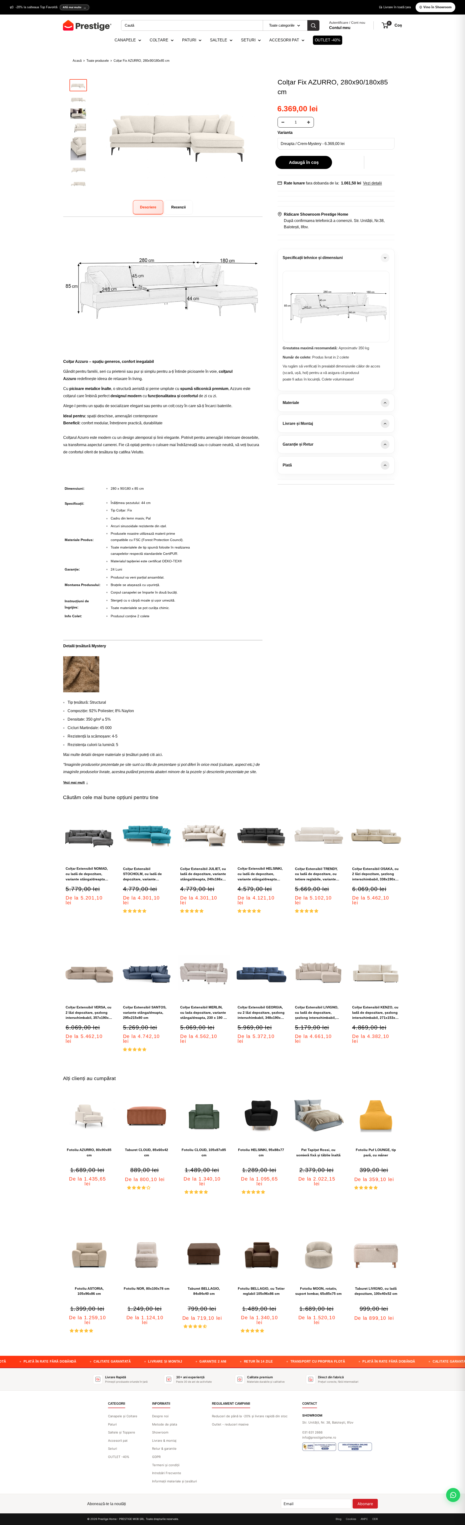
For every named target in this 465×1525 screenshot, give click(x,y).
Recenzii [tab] (178, 207)
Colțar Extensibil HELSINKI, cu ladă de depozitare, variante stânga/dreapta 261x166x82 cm (260, 874)
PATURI (189, 40)
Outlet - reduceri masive (230, 1424)
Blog (338, 1519)
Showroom (160, 1432)
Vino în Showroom (437, 7)
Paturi (112, 1424)
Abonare (365, 1503)
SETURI (248, 40)
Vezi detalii (372, 183)
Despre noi (160, 1416)
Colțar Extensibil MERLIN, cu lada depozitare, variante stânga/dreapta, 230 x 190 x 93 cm (203, 1013)
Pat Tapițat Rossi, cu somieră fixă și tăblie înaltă (318, 1152)
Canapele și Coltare (122, 1416)
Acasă (77, 60)
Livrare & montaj (164, 1440)
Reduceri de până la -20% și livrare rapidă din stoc (249, 1416)
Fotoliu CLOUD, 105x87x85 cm (204, 1152)
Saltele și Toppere (121, 1432)
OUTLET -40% (327, 40)
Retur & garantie (164, 1448)
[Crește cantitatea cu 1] (308, 122)
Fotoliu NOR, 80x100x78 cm (146, 1288)
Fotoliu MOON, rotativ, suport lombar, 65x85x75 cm (318, 1291)
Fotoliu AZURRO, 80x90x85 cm (89, 1152)
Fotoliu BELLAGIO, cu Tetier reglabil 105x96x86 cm (261, 1291)
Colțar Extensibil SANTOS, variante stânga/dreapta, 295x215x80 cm (144, 1012)
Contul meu (339, 28)
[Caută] (313, 25)
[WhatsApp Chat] (453, 1495)
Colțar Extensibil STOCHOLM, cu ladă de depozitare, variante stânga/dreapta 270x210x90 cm (145, 874)
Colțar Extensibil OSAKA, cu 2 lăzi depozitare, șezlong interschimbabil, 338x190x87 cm (375, 874)
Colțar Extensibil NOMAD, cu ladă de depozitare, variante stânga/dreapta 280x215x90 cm (87, 874)
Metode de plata (164, 1424)
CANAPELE (125, 40)
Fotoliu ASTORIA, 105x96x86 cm (89, 1291)
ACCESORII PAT (284, 40)
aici (159, 755)
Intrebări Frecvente (166, 1473)
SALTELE (218, 40)
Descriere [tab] (148, 207)
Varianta (285, 132)
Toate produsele (97, 60)
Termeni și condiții (165, 1465)
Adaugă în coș (304, 162)
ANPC (364, 1519)
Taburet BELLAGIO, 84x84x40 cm (204, 1291)
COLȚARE (159, 40)
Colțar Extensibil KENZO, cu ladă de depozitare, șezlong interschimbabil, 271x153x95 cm (375, 1013)
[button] (364, 162)
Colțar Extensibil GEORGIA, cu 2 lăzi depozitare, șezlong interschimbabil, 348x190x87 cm (261, 1013)
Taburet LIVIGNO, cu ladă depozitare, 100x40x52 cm (376, 1291)
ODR (375, 1519)
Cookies (351, 1519)
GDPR (156, 1457)
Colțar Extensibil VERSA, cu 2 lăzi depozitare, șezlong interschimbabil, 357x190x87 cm (89, 1013)
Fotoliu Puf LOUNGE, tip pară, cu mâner (376, 1152)
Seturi (112, 1448)
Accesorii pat (118, 1440)
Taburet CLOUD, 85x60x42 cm (146, 1152)
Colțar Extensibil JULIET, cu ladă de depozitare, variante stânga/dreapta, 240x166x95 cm (203, 874)
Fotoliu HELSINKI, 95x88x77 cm (261, 1152)
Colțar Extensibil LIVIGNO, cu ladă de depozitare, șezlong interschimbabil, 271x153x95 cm (316, 1013)
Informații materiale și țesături (174, 1481)
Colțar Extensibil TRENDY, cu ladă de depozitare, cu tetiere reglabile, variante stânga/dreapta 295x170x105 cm (316, 874)
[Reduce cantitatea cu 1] (283, 122)
